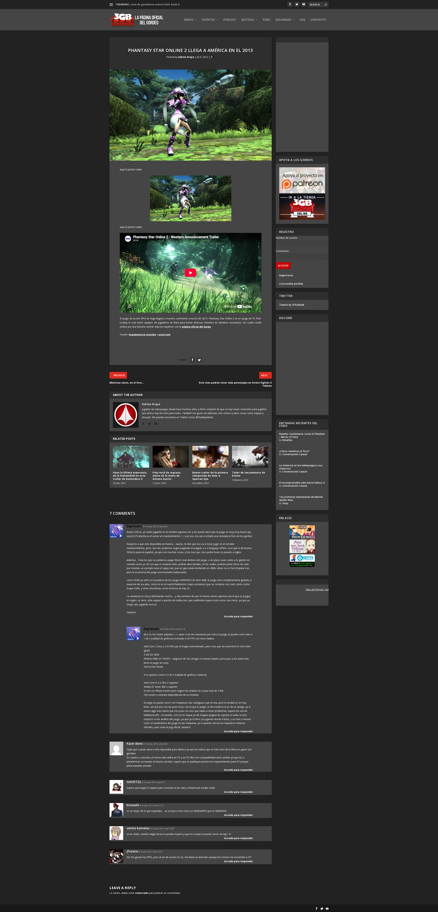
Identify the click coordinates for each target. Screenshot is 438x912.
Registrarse (286, 275)
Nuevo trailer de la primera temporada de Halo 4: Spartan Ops (210, 475)
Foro (266, 20)
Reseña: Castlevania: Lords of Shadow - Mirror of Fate (302, 435)
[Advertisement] (302, 97)
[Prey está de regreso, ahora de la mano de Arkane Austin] (171, 457)
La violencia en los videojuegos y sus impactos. (300, 467)
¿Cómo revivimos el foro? (294, 451)
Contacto (318, 20)
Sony (285, 503)
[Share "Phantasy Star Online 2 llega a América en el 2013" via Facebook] (192, 360)
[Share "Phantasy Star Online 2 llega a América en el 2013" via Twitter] (199, 360)
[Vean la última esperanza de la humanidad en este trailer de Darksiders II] (131, 457)
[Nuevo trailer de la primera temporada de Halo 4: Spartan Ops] (210, 457)
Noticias (247, 20)
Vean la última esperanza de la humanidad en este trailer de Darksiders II (129, 475)
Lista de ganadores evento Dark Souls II (154, 4)
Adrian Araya (186, 57)
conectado (141, 893)
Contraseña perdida (291, 283)
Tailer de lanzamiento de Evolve (248, 474)
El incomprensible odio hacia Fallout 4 (302, 482)
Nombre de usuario (286, 237)
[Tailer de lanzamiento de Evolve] (250, 457)
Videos (188, 20)
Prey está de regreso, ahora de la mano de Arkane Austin (167, 475)
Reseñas (287, 440)
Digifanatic (134, 526)
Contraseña (282, 251)
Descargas (283, 20)
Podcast (229, 20)
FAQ (302, 20)
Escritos (208, 20)
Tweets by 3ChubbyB (291, 304)
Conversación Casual (294, 454)
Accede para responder (238, 616)
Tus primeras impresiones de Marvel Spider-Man (301, 498)
